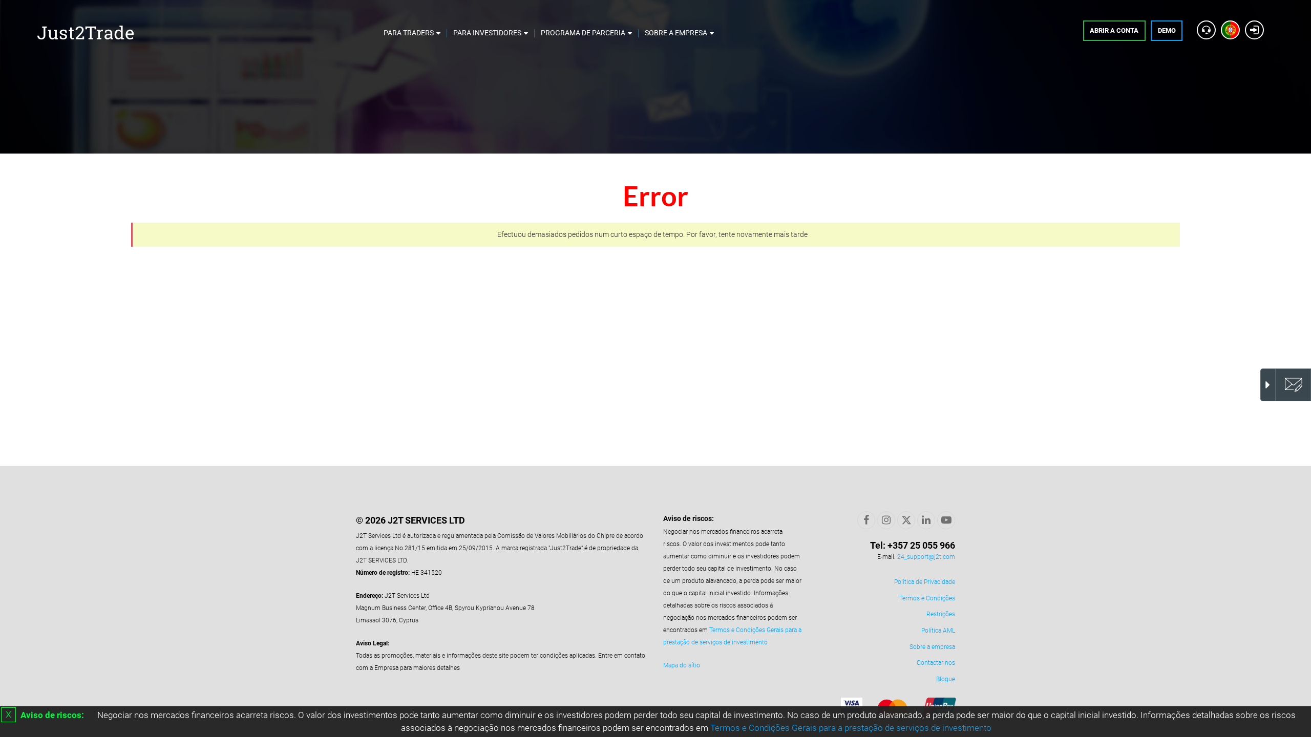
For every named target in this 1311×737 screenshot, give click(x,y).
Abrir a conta (1114, 30)
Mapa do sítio (681, 665)
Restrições (940, 614)
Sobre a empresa (932, 647)
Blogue (945, 679)
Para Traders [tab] (409, 33)
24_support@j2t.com (926, 556)
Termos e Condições (927, 598)
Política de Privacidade (924, 582)
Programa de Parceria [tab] (583, 33)
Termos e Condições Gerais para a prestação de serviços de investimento (850, 728)
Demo (1167, 30)
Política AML (938, 630)
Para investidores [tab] (487, 33)
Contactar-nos (936, 662)
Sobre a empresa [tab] (676, 33)
